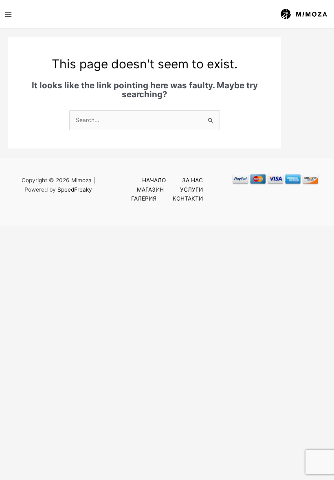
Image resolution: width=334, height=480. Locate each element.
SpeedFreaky (74, 189)
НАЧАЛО (154, 180)
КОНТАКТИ (188, 198)
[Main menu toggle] (8, 14)
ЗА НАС (192, 180)
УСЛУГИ (191, 189)
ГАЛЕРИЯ (143, 198)
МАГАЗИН (150, 189)
